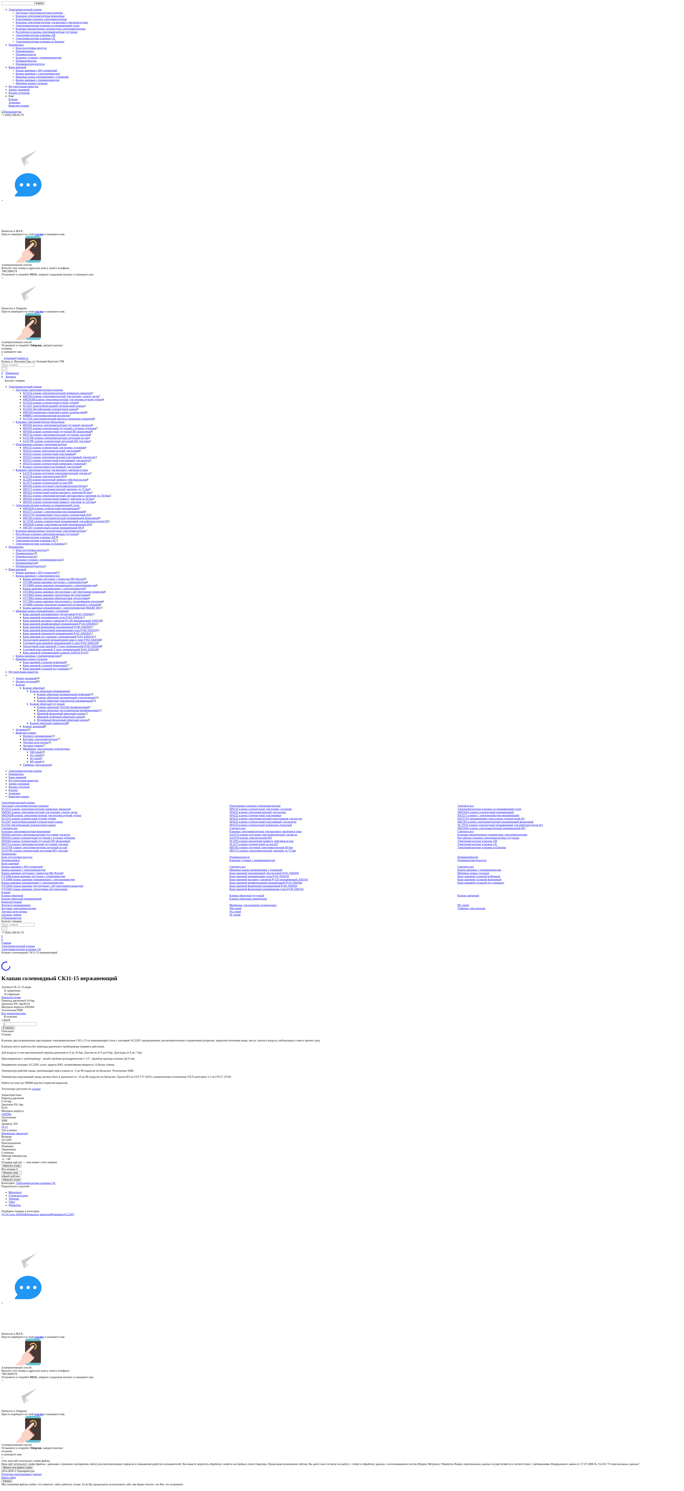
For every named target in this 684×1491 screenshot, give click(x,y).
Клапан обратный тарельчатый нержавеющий (65, 700)
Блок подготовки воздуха (31, 47)
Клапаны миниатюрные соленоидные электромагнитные (51, 28)
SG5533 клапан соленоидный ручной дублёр (50, 402)
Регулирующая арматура (23, 86)
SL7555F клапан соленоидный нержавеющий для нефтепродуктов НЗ (65, 521)
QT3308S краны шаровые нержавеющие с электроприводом (59, 585)
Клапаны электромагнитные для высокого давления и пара (52, 22)
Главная (6, 942)
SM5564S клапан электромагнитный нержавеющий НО (57, 524)
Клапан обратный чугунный (47, 703)
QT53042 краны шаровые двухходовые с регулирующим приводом (63, 591)
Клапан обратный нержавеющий (50, 691)
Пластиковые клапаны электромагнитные (41, 19)
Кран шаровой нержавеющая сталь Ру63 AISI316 (52, 617)
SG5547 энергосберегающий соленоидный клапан (53, 405)
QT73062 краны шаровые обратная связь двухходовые (56, 598)
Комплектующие (19, 105)
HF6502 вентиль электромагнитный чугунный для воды (57, 425)
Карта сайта (8, 1477)
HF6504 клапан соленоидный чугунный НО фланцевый (57, 431)
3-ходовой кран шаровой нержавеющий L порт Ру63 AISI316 (60, 643)
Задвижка (14, 102)
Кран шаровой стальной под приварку (46, 668)
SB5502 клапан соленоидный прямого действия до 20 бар (58, 498)
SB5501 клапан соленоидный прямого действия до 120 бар (59, 502)
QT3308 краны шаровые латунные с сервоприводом (54, 582)
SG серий (36, 755)
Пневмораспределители (30, 64)
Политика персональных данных (21, 1474)
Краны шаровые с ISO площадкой (36, 70)
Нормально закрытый (14, 1133)
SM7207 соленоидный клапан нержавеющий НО (52, 527)
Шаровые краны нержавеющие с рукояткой (42, 76)
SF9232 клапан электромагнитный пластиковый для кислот (59, 457)
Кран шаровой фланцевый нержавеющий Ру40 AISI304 (56, 627)
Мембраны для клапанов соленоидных (46, 748)
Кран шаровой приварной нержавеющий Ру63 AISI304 (56, 633)
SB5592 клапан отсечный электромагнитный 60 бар (54, 486)
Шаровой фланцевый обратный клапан (61, 713)
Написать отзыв (11, 997)
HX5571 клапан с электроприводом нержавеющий (54, 511)
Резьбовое (58, 1214)
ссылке (39, 234)
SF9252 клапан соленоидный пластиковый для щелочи (56, 460)
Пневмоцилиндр (26, 54)
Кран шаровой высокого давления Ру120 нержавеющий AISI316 (62, 620)
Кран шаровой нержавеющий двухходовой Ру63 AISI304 (57, 614)
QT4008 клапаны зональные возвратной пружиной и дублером (61, 604)
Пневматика (16, 546)
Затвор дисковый (19, 89)
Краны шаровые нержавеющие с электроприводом (54, 588)
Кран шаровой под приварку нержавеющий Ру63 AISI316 (58, 636)
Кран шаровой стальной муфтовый (44, 662)
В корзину (8, 1027)
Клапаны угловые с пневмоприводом (38, 57)
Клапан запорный (34, 726)
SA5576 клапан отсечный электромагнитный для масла (56, 473)
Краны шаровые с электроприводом (38, 73)
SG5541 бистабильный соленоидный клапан (50, 409)
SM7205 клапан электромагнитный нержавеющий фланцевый (61, 518)
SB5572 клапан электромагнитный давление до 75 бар (56, 489)
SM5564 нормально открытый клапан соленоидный (54, 412)
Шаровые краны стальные (32, 83)
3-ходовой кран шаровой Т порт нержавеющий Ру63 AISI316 (60, 649)
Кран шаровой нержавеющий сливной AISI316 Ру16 (55, 652)
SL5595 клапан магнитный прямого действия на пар (55, 479)
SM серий (36, 752)
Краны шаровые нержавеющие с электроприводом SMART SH (61, 607)
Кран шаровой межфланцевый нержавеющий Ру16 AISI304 (59, 623)
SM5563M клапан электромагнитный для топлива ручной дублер (63, 399)
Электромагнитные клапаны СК (35, 38)
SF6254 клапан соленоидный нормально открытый (54, 463)
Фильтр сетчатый (19, 92)
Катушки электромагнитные (40, 739)
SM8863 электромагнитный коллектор (46, 415)
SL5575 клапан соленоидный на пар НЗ (47, 482)
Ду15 (4, 1126)
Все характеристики (13, 1013)
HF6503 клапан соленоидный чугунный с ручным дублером (59, 428)
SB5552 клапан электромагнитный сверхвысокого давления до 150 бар (66, 495)
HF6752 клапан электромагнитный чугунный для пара (56, 434)
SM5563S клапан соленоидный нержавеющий (51, 508)
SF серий (35, 758)
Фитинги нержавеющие (37, 735)
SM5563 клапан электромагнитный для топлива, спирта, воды (61, 396)
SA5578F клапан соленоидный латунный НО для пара (56, 441)
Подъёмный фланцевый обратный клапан (62, 719)
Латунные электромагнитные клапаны (39, 12)
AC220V (69, 1214)
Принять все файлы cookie (17, 1467)
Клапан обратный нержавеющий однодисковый (66, 697)
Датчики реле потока (35, 742)
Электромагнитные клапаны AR (35, 35)
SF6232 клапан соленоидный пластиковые (49, 453)
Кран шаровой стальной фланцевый (45, 665)
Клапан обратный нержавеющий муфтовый (63, 694)
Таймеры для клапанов (37, 764)
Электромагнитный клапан (25, 386)
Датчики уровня (33, 745)
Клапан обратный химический (48, 723)
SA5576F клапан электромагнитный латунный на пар (56, 437)
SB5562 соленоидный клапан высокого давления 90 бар (57, 492)
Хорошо (7, 1481)
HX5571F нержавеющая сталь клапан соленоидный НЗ (56, 514)
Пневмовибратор (26, 60)
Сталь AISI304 (16, 1214)
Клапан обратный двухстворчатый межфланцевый (68, 710)
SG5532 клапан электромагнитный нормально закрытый (57, 393)
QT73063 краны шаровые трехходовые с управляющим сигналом (62, 601)
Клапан (13, 99)
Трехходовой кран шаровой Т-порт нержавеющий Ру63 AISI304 (62, 646)
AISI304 (6, 1114)
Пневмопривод (25, 51)
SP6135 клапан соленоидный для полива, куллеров (54, 447)
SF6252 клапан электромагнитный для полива (51, 450)
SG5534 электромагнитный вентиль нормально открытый (58, 418)
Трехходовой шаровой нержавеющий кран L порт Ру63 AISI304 (61, 639)
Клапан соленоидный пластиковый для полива (51, 466)
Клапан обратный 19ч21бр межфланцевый (63, 707)
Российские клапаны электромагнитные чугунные (46, 31)
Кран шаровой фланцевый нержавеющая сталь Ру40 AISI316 (60, 630)
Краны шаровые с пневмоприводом (37, 80)
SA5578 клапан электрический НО (44, 476)
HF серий (36, 761)
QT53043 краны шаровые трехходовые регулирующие (56, 594)
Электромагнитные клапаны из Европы (40, 41)
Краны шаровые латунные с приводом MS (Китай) (54, 578)
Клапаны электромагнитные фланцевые (40, 15)
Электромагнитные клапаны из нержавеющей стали (47, 25)
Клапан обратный (34, 687)
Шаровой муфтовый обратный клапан (60, 716)
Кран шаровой (17, 569)
